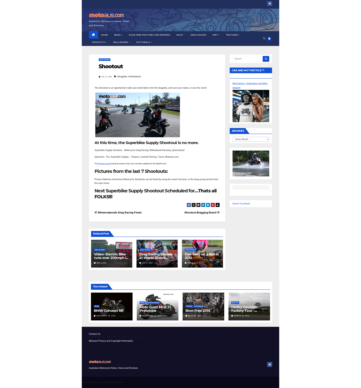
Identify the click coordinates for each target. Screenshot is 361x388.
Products (99, 42)
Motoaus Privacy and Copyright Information (111, 341)
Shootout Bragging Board (200, 212)
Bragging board (104, 164)
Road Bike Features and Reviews (149, 35)
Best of (235, 302)
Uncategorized (153, 302)
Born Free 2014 (197, 311)
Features (232, 35)
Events (189, 306)
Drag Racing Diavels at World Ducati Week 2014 (155, 257)
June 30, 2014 (195, 316)
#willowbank (134, 76)
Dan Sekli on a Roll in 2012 (202, 256)
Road (97, 306)
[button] (264, 38)
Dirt (216, 35)
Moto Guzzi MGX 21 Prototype (155, 309)
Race (179, 35)
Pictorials (143, 42)
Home (104, 35)
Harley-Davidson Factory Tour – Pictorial (244, 310)
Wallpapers (121, 42)
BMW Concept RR (108, 311)
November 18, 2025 (106, 316)
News (118, 35)
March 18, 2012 (241, 316)
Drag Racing (198, 35)
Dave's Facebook (241, 203)
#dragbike (122, 76)
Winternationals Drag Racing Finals (119, 212)
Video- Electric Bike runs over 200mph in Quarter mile (111, 257)
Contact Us (94, 334)
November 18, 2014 (152, 316)
